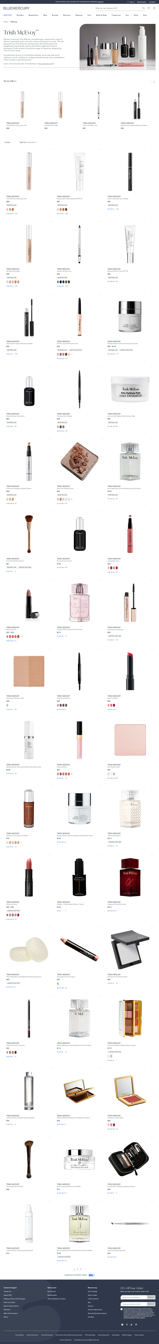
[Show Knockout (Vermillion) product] (7, 636)
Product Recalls (139, 1335)
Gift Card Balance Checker (57, 1299)
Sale (145, 15)
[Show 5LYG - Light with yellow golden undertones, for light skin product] (16, 842)
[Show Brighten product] (117, 567)
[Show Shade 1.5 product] (61, 209)
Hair (89, 15)
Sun (127, 15)
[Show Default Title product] (7, 705)
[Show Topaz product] (63, 354)
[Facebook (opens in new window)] (127, 1324)
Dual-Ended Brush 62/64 (14, 1186)
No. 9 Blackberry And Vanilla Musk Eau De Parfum (124, 488)
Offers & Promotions (11, 1313)
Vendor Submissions (95, 1310)
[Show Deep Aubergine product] (69, 281)
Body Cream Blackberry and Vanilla (69, 1186)
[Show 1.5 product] (7, 499)
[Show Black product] (58, 281)
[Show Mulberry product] (114, 705)
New (45, 15)
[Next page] (85, 1269)
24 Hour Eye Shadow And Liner (67, 343)
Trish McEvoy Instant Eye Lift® (16, 125)
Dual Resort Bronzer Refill (15, 698)
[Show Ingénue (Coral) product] (13, 636)
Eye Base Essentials (51, 125)
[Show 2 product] (10, 499)
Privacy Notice (19, 1335)
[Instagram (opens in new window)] (122, 1324)
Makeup (79, 15)
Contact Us (7, 1291)
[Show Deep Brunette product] (66, 705)
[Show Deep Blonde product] (61, 705)
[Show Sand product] (7, 281)
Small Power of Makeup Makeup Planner (121, 1186)
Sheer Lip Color (11, 904)
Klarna (6, 1317)
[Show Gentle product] (108, 1056)
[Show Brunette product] (63, 705)
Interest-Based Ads (103, 1335)
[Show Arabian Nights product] (61, 281)
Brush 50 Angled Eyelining (116, 1250)
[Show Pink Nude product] (18, 914)
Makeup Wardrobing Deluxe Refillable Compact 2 (73, 1118)
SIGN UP (151, 1297)
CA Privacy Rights (90, 1335)
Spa (89, 1302)
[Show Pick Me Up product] (111, 567)
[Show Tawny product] (58, 499)
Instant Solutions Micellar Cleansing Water (20, 1118)
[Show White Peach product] (69, 354)
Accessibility (115, 1335)
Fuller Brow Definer (63, 698)
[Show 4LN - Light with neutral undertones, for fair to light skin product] (13, 842)
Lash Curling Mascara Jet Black (118, 199)
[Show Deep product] (16, 281)
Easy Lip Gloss (62, 767)
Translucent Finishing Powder (118, 977)
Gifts (136, 15)
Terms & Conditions (47, 1335)
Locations (152, 2)
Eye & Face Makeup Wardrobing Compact (122, 1045)
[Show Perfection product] (16, 914)
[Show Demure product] (10, 281)
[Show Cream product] (69, 499)
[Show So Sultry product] (114, 1124)
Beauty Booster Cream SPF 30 (118, 271)
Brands (55, 15)
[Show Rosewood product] (13, 914)
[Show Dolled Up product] (18, 636)
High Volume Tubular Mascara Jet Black (134, 125)
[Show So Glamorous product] (111, 1124)
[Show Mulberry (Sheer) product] (7, 914)
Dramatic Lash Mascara (115, 630)
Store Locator (92, 1295)
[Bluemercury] (16, 8)
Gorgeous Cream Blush (115, 1118)
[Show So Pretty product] (108, 1124)
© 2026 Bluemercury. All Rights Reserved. (86, 1340)
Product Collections (65, 1340)
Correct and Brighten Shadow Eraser (18, 488)
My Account (52, 1291)
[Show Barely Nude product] (7, 1052)
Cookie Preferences (32, 1335)
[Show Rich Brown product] (66, 354)
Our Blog (91, 1317)
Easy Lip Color (11, 629)
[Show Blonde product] (63, 426)
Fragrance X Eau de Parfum (117, 904)
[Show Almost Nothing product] (16, 636)
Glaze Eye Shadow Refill (65, 488)
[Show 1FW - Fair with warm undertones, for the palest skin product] (7, 842)
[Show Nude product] (58, 983)
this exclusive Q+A (45, 64)
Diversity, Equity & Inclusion (97, 1313)
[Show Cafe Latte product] (61, 499)
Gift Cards (7, 1310)
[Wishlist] (148, 8)
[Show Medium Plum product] (66, 499)
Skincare (67, 15)
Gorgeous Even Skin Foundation (17, 836)
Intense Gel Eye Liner (90, 125)
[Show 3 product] (13, 499)
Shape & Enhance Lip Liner (15, 1045)
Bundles (20, 15)
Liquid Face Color (113, 561)
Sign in (132, 2)
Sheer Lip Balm (113, 698)
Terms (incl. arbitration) (129, 1317)
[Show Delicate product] (111, 705)
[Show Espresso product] (63, 281)
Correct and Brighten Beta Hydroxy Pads (121, 416)
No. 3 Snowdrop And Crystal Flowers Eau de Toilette (74, 1250)
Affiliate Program (127, 1335)
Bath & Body (101, 15)
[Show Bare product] (13, 281)
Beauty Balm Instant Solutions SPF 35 (69, 199)
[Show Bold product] (16, 1052)
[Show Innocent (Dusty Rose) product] (10, 636)
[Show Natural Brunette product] (61, 426)
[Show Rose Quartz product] (58, 354)
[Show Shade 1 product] (7, 209)
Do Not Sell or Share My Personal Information (69, 1335)
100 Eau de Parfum (114, 836)
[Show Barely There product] (10, 1052)
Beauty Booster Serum (64, 561)
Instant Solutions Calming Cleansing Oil (19, 1250)
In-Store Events (93, 1299)
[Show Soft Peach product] (108, 773)
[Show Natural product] (58, 426)
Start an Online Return (11, 1306)
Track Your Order (9, 1302)
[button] (154, 8)
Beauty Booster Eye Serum (15, 416)
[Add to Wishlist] (50, 149)
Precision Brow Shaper (64, 416)
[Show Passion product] (108, 705)
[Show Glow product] (114, 567)
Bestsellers (33, 15)
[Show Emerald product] (66, 281)
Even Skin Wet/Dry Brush (15, 561)
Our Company (92, 1291)
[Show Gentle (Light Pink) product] (61, 773)
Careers (90, 1306)
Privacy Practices (141, 1314)
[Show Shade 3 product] (13, 209)
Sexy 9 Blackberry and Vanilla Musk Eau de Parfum (74, 1045)
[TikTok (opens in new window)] (131, 1324)
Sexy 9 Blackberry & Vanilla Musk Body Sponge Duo (23, 977)
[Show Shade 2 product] (10, 209)
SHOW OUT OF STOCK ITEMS (78, 1275)
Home (6, 22)
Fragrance (116, 15)
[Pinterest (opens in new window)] (136, 1324)
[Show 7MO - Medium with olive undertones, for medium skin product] (18, 842)
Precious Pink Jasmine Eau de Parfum (70, 629)
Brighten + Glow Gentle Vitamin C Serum (70, 904)
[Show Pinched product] (108, 567)
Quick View (29, 172)
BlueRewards (141, 2)
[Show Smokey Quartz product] (61, 354)
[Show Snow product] (111, 773)
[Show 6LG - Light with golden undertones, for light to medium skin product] (10, 842)
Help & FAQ (7, 1295)
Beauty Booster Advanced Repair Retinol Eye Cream (23, 767)
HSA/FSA (8, 15)
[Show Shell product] (114, 773)
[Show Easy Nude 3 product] (10, 914)
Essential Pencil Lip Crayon (66, 977)
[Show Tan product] (18, 281)
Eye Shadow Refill (114, 767)
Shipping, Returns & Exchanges (14, 1299)
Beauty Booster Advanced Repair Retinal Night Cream (75, 836)
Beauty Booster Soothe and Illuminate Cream (123, 343)
